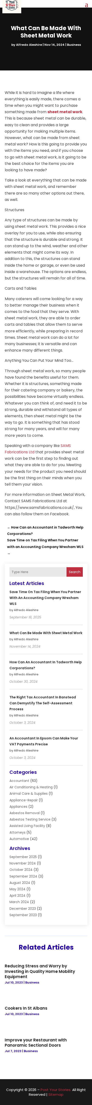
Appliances (18, 806)
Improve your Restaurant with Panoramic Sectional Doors (36, 1042)
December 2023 (22, 908)
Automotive (19, 838)
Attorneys (17, 832)
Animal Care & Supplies (28, 793)
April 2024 (17, 895)
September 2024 (23, 876)
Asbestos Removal (24, 813)
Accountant (19, 780)
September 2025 (23, 856)
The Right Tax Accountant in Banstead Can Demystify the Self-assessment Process (42, 703)
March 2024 (19, 902)
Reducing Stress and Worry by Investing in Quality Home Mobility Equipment (40, 971)
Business (74, 44)
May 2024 (17, 889)
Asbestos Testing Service (29, 819)
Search (74, 572)
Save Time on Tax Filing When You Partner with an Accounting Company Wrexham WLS (45, 598)
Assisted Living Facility (27, 825)
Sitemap (55, 1094)
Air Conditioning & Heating (31, 787)
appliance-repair (23, 800)
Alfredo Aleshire (29, 44)
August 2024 (19, 882)
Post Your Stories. (56, 1089)
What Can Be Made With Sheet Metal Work (45, 633)
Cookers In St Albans (26, 1008)
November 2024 (22, 863)
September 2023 (23, 915)
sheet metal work (64, 112)
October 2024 (21, 869)
